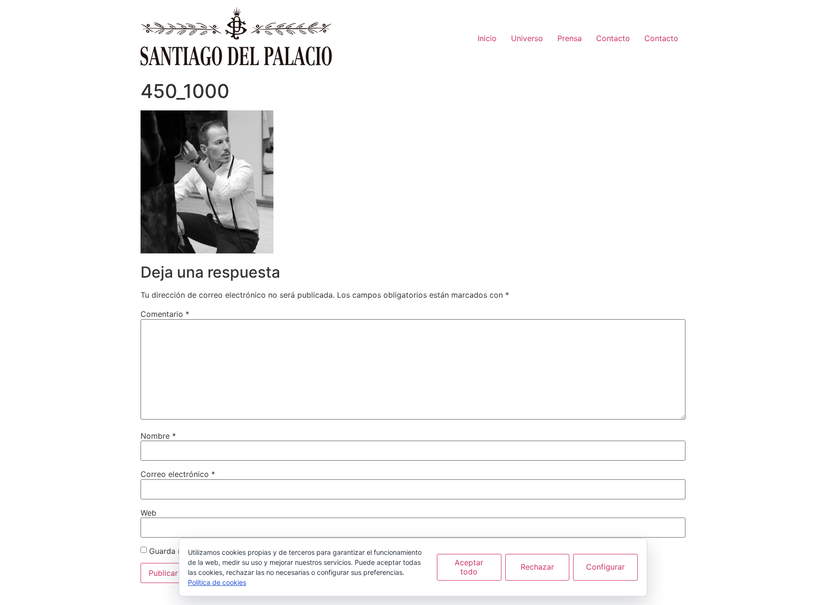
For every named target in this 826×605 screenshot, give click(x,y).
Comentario (165, 314)
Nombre (158, 436)
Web (148, 513)
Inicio (487, 38)
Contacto (613, 38)
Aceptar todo (469, 567)
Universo (527, 38)
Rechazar (537, 567)
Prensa (569, 38)
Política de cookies (217, 582)
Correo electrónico (178, 474)
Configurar (605, 567)
